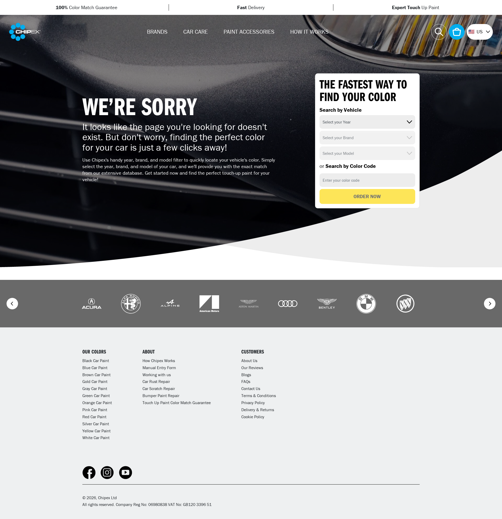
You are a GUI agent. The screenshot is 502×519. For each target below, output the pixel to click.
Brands (157, 31)
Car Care (195, 31)
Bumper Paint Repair (160, 395)
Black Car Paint (95, 360)
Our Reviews (252, 367)
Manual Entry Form (159, 367)
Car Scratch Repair (158, 388)
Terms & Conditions (258, 395)
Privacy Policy (253, 402)
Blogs (246, 374)
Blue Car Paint (94, 367)
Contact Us (250, 388)
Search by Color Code (348, 166)
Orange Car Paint (97, 402)
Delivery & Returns (257, 409)
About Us (249, 360)
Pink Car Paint (94, 409)
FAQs (245, 381)
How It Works (309, 31)
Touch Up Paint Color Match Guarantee (176, 402)
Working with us (156, 374)
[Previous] (12, 303)
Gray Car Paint (94, 388)
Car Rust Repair (156, 381)
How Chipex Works (158, 360)
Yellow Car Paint (96, 430)
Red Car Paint (94, 416)
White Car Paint (96, 437)
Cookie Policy (252, 416)
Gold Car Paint (94, 381)
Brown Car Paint (96, 374)
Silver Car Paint (95, 423)
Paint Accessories (249, 31)
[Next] (489, 303)
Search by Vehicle (341, 110)
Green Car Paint (96, 395)
